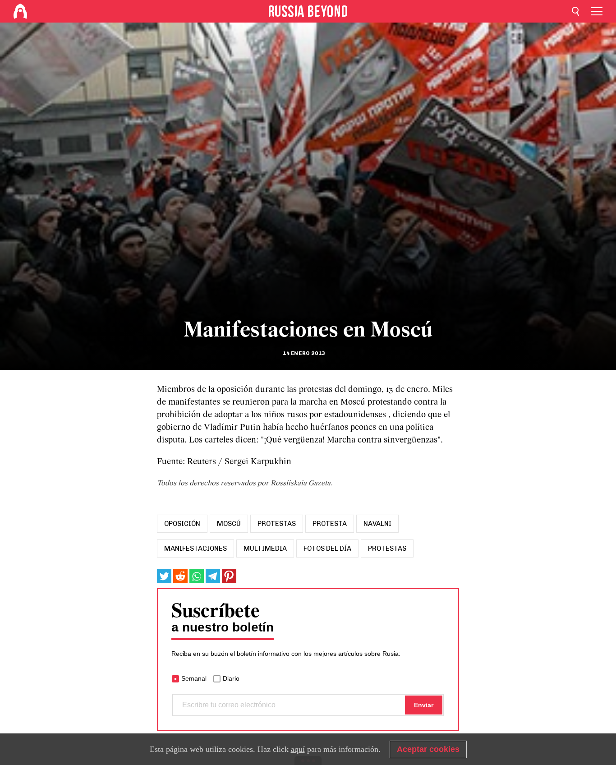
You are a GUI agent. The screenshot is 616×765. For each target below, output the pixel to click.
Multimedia (265, 548)
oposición (182, 524)
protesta (330, 524)
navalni (377, 524)
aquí (298, 749)
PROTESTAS (387, 548)
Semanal (194, 678)
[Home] (20, 11)
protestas (276, 524)
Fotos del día (327, 548)
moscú (229, 524)
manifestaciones (195, 548)
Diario (231, 678)
